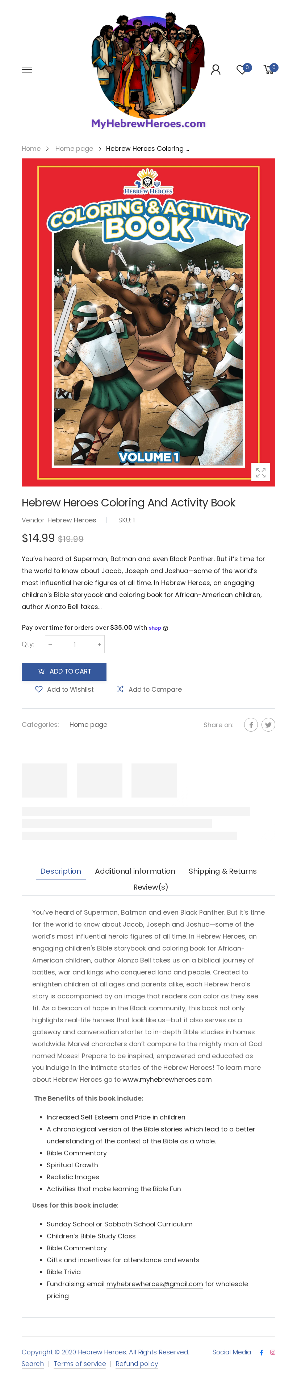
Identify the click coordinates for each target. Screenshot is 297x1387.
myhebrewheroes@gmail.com (154, 1283)
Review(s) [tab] (150, 887)
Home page (88, 724)
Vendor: (34, 519)
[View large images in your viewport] (260, 472)
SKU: (125, 519)
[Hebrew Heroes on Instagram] (272, 1352)
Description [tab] (60, 871)
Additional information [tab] (135, 871)
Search (33, 1363)
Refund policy (137, 1363)
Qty (28, 643)
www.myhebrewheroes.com (167, 1079)
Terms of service (80, 1363)
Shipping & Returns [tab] (222, 871)
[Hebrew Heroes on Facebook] (261, 1352)
